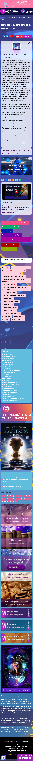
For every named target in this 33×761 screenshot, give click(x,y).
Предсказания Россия (9, 284)
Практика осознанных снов (10, 384)
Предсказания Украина (9, 292)
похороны (14, 153)
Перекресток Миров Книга (9, 382)
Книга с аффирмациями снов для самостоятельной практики (11, 239)
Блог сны (8, 17)
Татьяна (8, 54)
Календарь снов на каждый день (11, 235)
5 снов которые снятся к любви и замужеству (14, 483)
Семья (6, 374)
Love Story (7, 366)
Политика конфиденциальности (16, 750)
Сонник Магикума (7, 231)
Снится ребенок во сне (9, 310)
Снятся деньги (7, 316)
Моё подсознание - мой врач (12, 370)
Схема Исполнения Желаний (10, 244)
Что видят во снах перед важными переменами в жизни (15, 480)
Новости (5, 380)
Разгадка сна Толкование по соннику (14, 295)
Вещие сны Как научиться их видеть (12, 486)
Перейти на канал (8, 212)
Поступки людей (9, 372)
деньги (5, 153)
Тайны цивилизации (8, 396)
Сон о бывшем (19, 316)
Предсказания (7, 386)
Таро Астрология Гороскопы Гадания (13, 398)
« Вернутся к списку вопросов (8, 30)
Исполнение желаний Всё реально (12, 477)
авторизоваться (6, 261)
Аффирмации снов (8, 358)
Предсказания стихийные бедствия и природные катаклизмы (15, 288)
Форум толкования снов (9, 400)
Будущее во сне (8, 362)
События (7, 376)
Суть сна (5, 319)
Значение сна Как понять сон (21, 267)
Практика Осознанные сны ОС (11, 273)
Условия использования (16, 752)
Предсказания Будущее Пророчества (13, 276)
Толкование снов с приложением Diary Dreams (15, 222)
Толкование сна (18, 319)
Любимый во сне (19, 270)
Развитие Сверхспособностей (10, 227)
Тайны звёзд (6, 394)
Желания (5, 267)
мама (9, 150)
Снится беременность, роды (10, 301)
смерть (16, 150)
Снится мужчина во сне (9, 307)
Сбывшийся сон (7, 298)
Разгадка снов (7, 364)
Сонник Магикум (7, 388)
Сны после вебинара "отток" (11, 313)
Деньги (6, 368)
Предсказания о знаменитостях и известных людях (14, 280)
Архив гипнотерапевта (9, 356)
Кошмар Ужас (7, 270)
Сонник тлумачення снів (9, 392)
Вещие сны (6, 360)
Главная (3, 17)
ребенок (25, 150)
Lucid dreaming (6, 354)
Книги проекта (6, 378)
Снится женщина (8, 304)
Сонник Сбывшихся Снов (9, 249)
